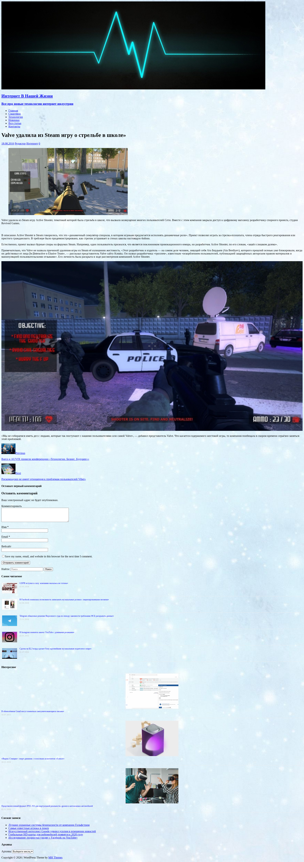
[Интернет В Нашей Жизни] (133, 88)
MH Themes (55, 857)
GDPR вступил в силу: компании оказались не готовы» (44, 583)
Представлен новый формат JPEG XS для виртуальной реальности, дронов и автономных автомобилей (47, 806)
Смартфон (14, 113)
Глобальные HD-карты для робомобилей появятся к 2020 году (45, 834)
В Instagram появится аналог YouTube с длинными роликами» (47, 632)
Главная (13, 110)
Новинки (14, 120)
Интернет (32, 143)
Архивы (6, 851)
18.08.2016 (7, 143)
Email (5, 536)
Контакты (14, 126)
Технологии (15, 116)
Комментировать (11, 506)
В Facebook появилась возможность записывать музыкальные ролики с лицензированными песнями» (64, 599)
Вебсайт (6, 546)
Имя (4, 527)
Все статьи (14, 123)
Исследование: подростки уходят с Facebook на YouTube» (43, 837)
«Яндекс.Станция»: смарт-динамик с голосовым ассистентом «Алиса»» (32, 758)
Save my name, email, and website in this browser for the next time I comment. (48, 556)
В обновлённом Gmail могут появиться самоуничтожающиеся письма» (32, 711)
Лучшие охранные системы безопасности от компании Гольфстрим (49, 824)
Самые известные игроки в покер (28, 828)
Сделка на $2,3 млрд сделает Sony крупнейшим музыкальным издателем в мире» (55, 648)
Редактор (20, 143)
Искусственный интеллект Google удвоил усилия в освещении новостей (52, 831)
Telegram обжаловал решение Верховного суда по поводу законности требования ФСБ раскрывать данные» (67, 616)
